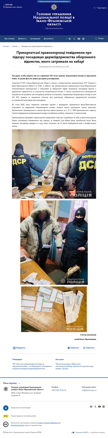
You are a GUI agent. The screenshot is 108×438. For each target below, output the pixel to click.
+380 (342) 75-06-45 (58, 390)
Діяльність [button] (22, 39)
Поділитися (75, 348)
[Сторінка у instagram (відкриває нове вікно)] (83, 39)
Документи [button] (48, 39)
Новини (15, 46)
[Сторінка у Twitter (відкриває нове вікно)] (74, 39)
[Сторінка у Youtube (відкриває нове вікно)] (79, 39)
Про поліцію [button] (9, 39)
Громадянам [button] (35, 39)
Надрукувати (20, 348)
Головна (6, 46)
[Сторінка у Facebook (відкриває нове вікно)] (69, 39)
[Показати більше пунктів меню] (66, 38)
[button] (12, 383)
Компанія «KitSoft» (82, 432)
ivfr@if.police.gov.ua (89, 390)
